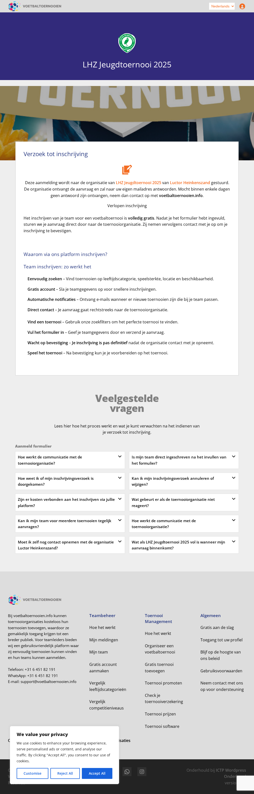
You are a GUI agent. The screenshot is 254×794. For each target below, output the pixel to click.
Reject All (65, 773)
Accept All (97, 773)
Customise (32, 773)
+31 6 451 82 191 (40, 669)
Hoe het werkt (102, 627)
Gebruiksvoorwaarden (221, 671)
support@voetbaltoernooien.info (48, 681)
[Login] (241, 6)
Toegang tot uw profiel (221, 640)
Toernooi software (162, 726)
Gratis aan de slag (217, 627)
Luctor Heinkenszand (190, 182)
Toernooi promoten (163, 683)
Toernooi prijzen (160, 714)
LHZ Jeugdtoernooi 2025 (138, 182)
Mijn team (98, 652)
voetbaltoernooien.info (181, 195)
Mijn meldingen (103, 640)
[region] (64, 755)
